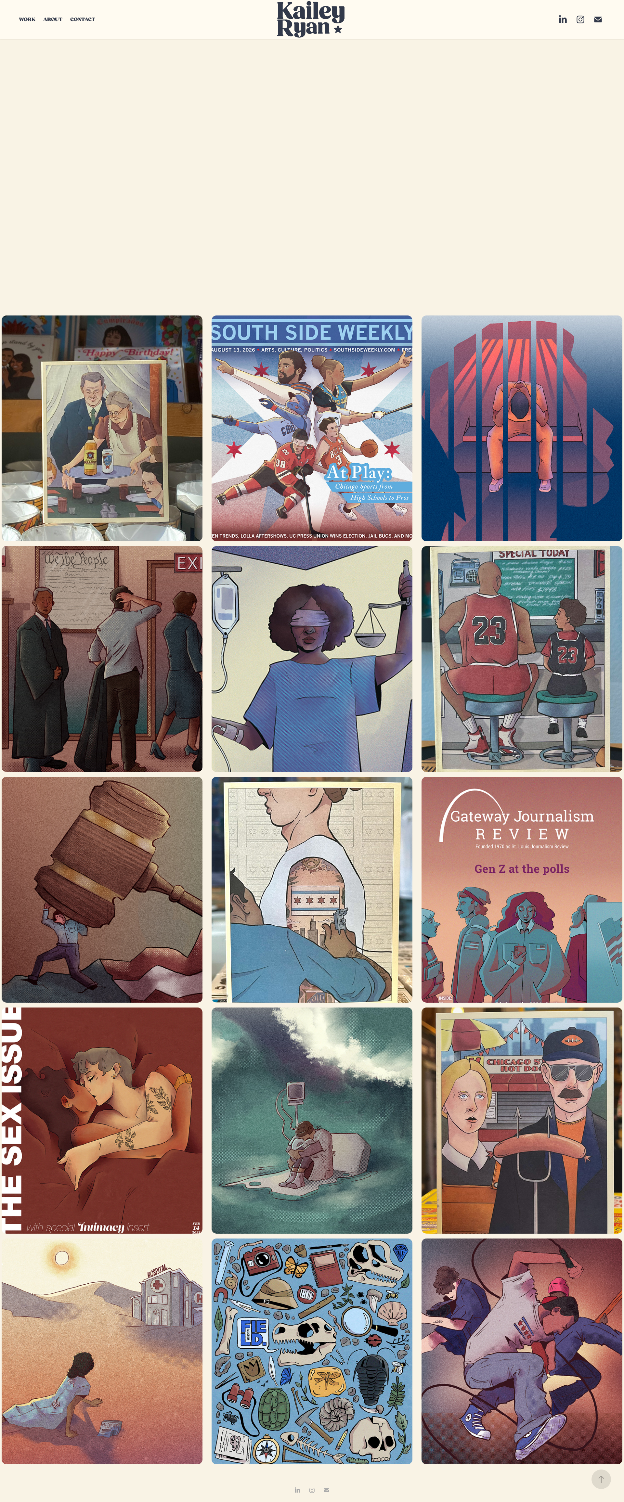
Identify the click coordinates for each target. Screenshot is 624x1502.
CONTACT (82, 19)
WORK (27, 19)
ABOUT (52, 19)
